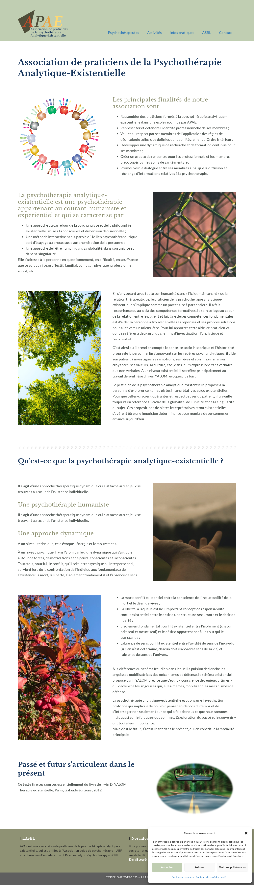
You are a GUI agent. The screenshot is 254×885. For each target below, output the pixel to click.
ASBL (206, 32)
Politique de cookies (183, 876)
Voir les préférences (232, 867)
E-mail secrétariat (141, 859)
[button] (246, 833)
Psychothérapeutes (123, 32)
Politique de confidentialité (211, 876)
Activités (154, 32)
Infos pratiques (182, 32)
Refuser (199, 867)
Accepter (167, 867)
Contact (225, 32)
